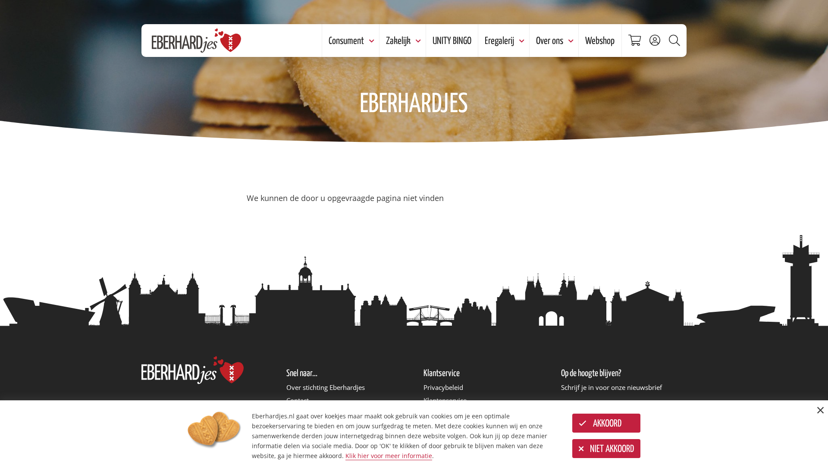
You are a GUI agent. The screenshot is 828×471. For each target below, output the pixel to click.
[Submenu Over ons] (569, 40)
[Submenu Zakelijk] (417, 40)
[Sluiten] (820, 410)
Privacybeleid (443, 387)
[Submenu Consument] (370, 40)
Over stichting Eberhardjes (325, 387)
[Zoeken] (677, 40)
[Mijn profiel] (657, 40)
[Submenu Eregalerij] (520, 40)
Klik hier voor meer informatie (388, 456)
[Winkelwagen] (636, 40)
